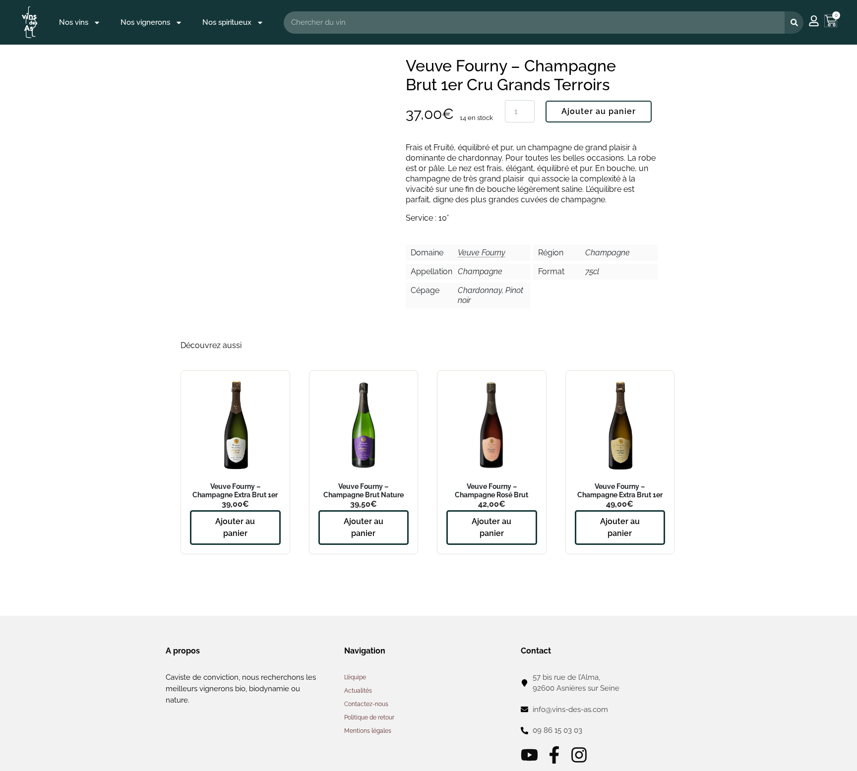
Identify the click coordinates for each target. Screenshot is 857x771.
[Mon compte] (813, 20)
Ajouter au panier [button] (235, 527)
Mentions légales (367, 730)
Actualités (358, 690)
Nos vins (73, 22)
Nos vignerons (145, 22)
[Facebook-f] (554, 755)
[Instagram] (579, 755)
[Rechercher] (794, 22)
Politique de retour (369, 717)
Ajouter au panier (598, 111)
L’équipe (355, 677)
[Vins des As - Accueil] (29, 22)
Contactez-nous (366, 704)
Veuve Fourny (481, 252)
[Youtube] (529, 755)
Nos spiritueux (226, 22)
